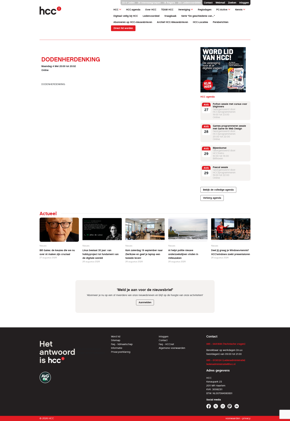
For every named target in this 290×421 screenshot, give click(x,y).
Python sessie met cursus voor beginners (230, 105)
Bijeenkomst (219, 147)
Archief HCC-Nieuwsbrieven (172, 22)
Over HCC (150, 9)
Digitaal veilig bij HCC (125, 15)
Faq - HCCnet (166, 344)
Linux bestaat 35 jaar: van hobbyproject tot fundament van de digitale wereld (100, 254)
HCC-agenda (133, 9)
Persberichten (220, 22)
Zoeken (232, 2)
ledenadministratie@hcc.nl (220, 364)
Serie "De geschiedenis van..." (198, 15)
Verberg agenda (212, 198)
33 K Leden (128, 2)
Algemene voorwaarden (172, 348)
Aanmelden (145, 302)
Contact (208, 2)
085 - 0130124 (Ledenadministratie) (225, 360)
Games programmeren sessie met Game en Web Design (229, 127)
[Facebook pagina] (208, 406)
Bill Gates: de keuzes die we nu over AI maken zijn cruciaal (57, 252)
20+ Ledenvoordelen (189, 2)
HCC (115, 9)
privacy (246, 418)
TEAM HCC (167, 9)
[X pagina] (215, 406)
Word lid (115, 336)
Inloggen (244, 2)
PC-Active (221, 9)
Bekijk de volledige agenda (218, 189)
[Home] (73, 10)
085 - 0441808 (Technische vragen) (225, 343)
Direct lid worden (123, 28)
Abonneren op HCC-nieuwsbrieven (132, 22)
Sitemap (115, 340)
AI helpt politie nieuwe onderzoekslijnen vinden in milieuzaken (183, 254)
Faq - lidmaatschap (122, 344)
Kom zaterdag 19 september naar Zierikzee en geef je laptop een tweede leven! (144, 254)
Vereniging (184, 9)
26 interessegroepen (149, 2)
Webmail (220, 2)
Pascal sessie (220, 167)
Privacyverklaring (120, 351)
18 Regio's (169, 2)
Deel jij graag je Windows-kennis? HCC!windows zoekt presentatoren (230, 252)
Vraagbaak (170, 15)
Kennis (238, 9)
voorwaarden (233, 418)
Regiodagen (204, 9)
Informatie (116, 348)
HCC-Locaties (200, 22)
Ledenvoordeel (151, 15)
